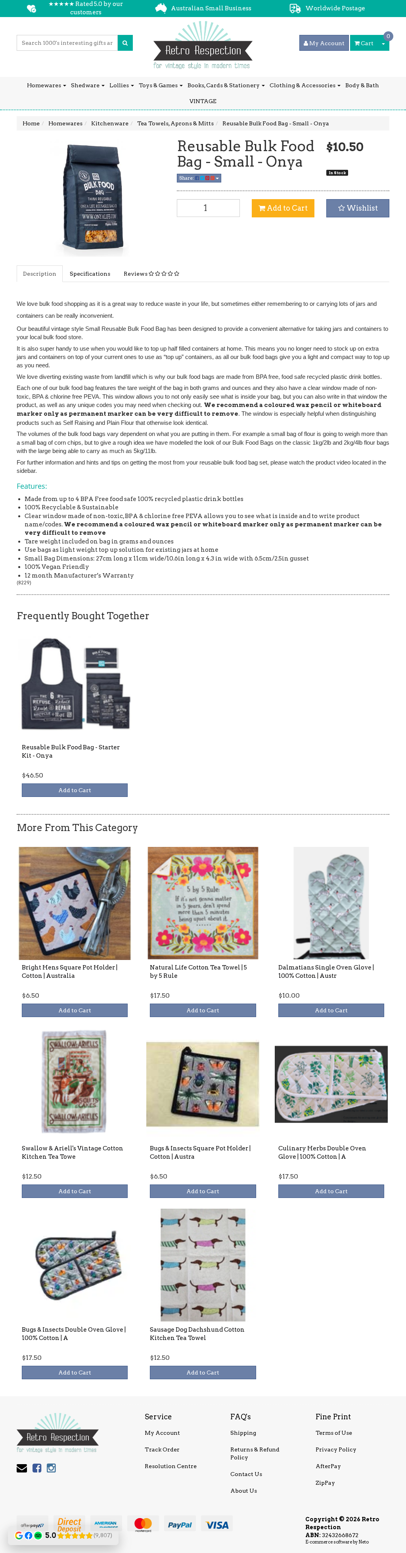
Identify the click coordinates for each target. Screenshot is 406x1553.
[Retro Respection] (203, 42)
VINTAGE (203, 101)
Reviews (136, 274)
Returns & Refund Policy (255, 1453)
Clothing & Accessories (303, 85)
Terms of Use (334, 1433)
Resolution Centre (171, 1466)
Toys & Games (159, 85)
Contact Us (246, 1474)
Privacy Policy (336, 1449)
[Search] (125, 43)
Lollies (119, 85)
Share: (187, 178)
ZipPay (325, 1483)
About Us (243, 1491)
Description (39, 274)
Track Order (162, 1449)
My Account (162, 1433)
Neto (363, 1542)
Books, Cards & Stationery (224, 85)
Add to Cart (286, 208)
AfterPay (328, 1466)
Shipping (243, 1433)
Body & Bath (362, 85)
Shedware (86, 85)
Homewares (44, 85)
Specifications (90, 274)
